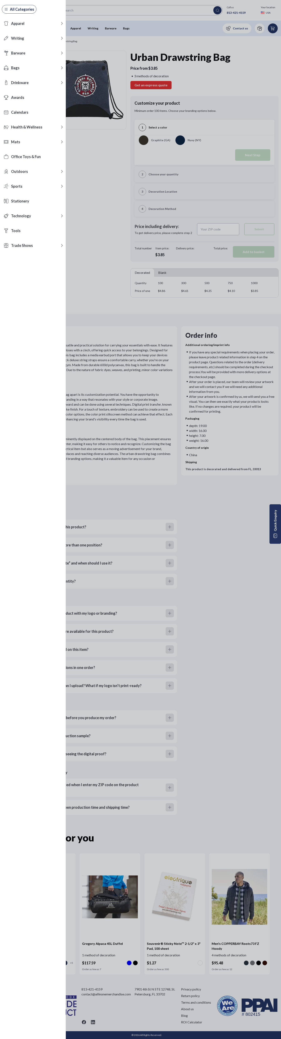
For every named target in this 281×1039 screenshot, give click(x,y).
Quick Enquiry (275, 520)
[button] (61, 23)
